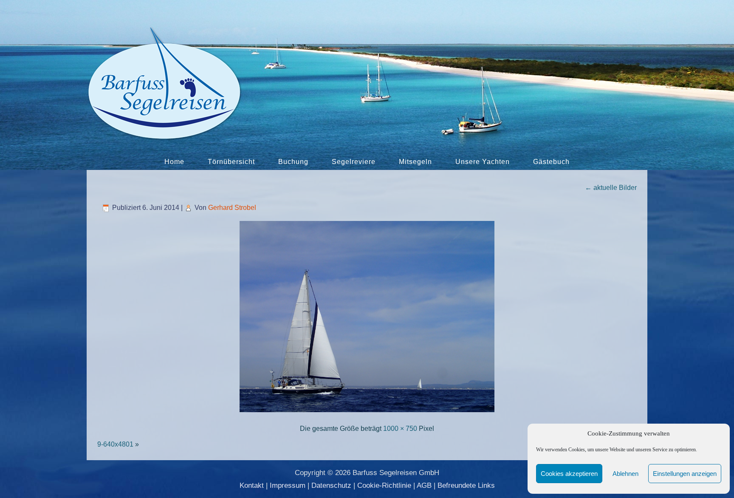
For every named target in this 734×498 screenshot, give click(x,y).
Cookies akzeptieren (569, 473)
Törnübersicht (231, 161)
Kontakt (252, 485)
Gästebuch (551, 161)
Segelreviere (353, 161)
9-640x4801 (115, 444)
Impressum (287, 485)
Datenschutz (331, 485)
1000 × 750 (400, 428)
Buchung (293, 161)
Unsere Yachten (482, 161)
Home (174, 161)
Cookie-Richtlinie (384, 485)
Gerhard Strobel (232, 207)
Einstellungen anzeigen (685, 473)
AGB (424, 485)
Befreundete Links (466, 485)
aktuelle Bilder (611, 187)
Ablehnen (625, 473)
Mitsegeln (415, 161)
